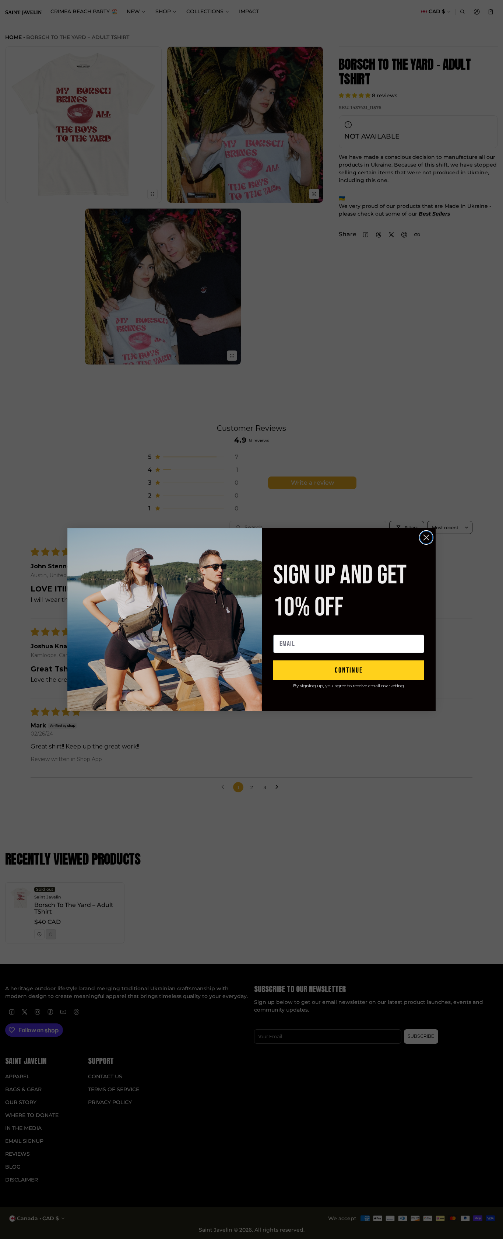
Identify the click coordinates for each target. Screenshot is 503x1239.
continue (349, 670)
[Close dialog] (426, 537)
